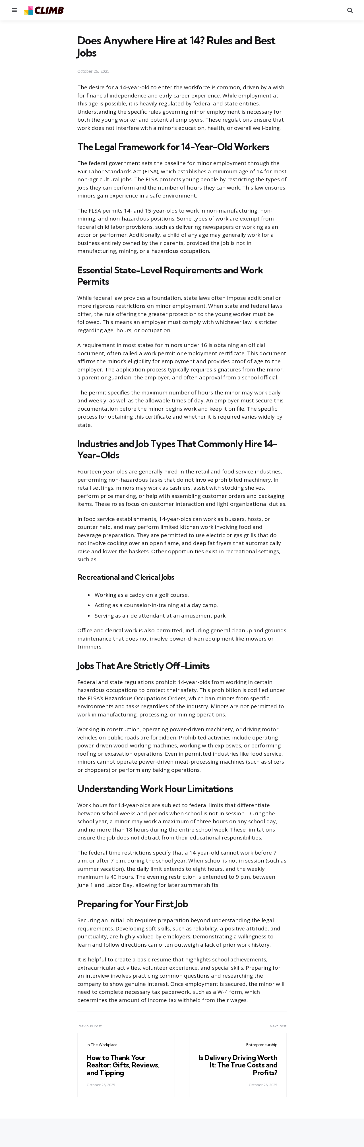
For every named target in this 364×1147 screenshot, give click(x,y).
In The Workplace (102, 1044)
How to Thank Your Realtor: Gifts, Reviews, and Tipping (123, 1065)
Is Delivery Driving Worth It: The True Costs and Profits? (238, 1065)
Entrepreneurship (261, 1044)
